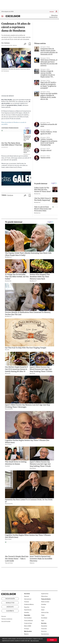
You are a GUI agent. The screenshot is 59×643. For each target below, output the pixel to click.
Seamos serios (45, 158)
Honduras (10, 195)
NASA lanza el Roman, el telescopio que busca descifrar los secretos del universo (48, 63)
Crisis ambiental (28, 620)
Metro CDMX (27, 626)
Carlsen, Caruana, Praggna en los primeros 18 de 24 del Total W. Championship (48, 142)
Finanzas (26, 601)
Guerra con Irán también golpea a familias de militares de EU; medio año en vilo (48, 96)
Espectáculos (27, 609)
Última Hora (54, 15)
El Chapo (26, 628)
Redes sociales (45, 601)
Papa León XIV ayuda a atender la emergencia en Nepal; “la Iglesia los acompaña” (48, 85)
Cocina (43, 607)
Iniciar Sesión (10, 598)
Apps (42, 620)
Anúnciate (52, 11)
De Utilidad (44, 618)
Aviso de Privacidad (5, 621)
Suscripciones (45, 634)
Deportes (26, 607)
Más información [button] (34, 640)
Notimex (7, 43)
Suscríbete (10, 611)
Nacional (26, 596)
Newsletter (10, 603)
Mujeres (26, 634)
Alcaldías (43, 604)
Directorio (3, 616)
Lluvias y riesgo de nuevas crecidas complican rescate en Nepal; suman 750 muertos (47, 74)
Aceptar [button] (52, 639)
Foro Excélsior (28, 618)
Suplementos (44, 593)
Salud (42, 609)
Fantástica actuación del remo (48, 125)
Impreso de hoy (53, 17)
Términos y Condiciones (6, 619)
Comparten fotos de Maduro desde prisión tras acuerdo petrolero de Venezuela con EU (48, 51)
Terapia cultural (45, 150)
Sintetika (26, 612)
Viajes (42, 615)
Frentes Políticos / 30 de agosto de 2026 (48, 133)
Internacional (27, 599)
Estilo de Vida (44, 612)
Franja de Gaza (28, 623)
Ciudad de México (29, 604)
